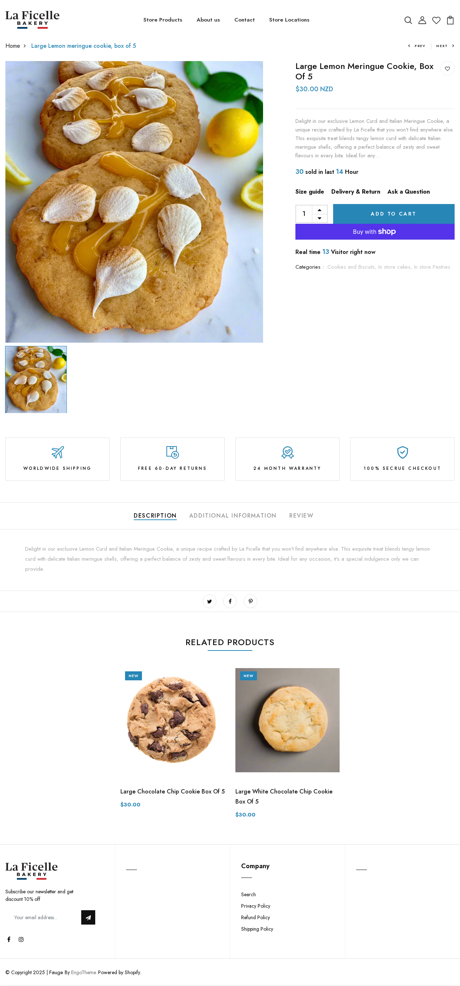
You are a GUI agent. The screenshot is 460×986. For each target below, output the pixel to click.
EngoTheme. (84, 972)
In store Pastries (432, 267)
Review (301, 515)
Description (155, 515)
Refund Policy (255, 917)
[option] (134, 202)
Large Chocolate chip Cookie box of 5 (172, 791)
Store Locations (289, 20)
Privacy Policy (255, 905)
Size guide (309, 192)
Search (248, 894)
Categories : (309, 267)
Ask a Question (408, 192)
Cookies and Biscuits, (352, 267)
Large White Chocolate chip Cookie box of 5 (283, 796)
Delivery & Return (355, 192)
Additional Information (233, 515)
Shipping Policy (257, 928)
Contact (244, 20)
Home (12, 46)
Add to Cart (394, 213)
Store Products (162, 20)
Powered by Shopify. (119, 972)
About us (208, 20)
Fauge (56, 972)
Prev (420, 45)
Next (442, 45)
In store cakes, (396, 267)
